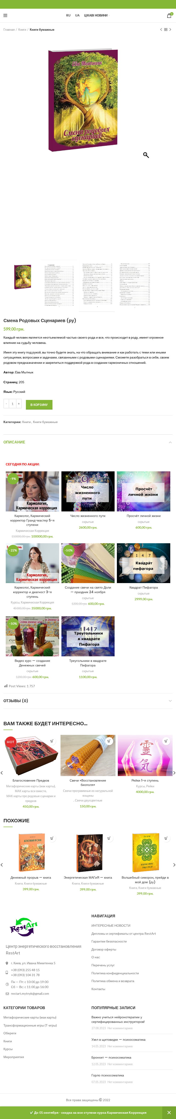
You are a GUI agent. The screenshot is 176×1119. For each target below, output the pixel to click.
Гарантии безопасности (109, 941)
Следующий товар (170, 29)
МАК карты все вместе (30, 791)
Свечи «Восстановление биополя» (88, 782)
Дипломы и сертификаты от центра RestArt (123, 933)
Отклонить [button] (169, 1112)
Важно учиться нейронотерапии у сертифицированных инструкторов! (118, 1019)
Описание (14, 442)
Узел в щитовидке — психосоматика (118, 1039)
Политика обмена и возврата (112, 981)
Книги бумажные (42, 29)
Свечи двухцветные (88, 800)
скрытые (88, 522)
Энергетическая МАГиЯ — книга (88, 877)
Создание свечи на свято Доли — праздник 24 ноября (88, 589)
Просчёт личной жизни (144, 515)
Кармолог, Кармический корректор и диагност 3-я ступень (32, 592)
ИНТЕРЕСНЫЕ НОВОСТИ (110, 925)
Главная (9, 29)
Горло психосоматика (107, 1075)
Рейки (150, 786)
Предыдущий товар (161, 29)
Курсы (15, 602)
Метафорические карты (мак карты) (30, 786)
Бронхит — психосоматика (111, 1057)
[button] (146, 150)
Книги (22, 29)
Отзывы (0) (15, 700)
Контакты (98, 989)
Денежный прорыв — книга (31, 877)
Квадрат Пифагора (143, 587)
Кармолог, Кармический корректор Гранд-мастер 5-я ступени (32, 520)
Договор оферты (103, 949)
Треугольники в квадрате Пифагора (88, 663)
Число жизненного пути (87, 515)
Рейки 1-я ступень (145, 780)
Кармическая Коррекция (32, 530)
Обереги (9, 1033)
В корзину (39, 405)
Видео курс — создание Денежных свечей (32, 663)
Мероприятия (13, 1057)
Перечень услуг (103, 965)
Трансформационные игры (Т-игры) (30, 1025)
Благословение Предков (31, 780)
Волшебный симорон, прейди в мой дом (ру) (145, 879)
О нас (95, 957)
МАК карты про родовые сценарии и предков (30, 798)
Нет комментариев (120, 1028)
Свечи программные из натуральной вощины (88, 793)
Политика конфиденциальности (115, 973)
